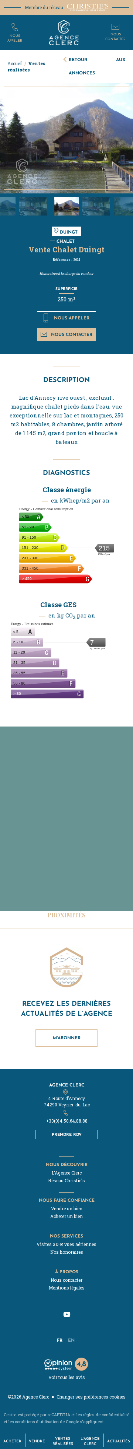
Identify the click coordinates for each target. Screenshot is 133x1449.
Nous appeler (71, 318)
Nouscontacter (115, 36)
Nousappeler (14, 37)
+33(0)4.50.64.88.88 (67, 1121)
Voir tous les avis (66, 1377)
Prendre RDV (67, 1134)
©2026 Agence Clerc (28, 1397)
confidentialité (115, 1414)
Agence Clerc (66, 1085)
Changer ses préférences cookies (91, 1397)
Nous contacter (71, 334)
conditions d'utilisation (37, 1421)
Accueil (15, 63)
